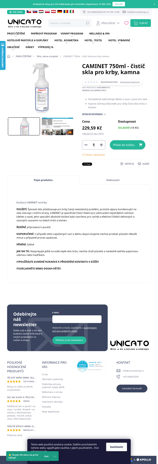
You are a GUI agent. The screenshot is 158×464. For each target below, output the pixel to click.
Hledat (87, 22)
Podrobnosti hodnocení (130, 82)
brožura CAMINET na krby (32, 202)
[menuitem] (19, 33)
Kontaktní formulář (132, 388)
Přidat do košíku (124, 145)
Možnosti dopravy (51, 396)
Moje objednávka (51, 411)
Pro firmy (18, 12)
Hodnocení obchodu (52, 401)
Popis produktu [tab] (43, 180)
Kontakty (46, 406)
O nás (45, 374)
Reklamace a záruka (52, 392)
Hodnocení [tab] (113, 180)
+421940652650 (131, 376)
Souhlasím (116, 447)
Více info (119, 4)
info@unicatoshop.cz (133, 370)
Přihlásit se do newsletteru (69, 340)
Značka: (94, 90)
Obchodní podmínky (52, 379)
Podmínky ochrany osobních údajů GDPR (53, 386)
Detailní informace (92, 114)
